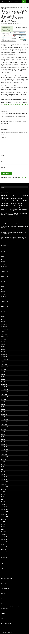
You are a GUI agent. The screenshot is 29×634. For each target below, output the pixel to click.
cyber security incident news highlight (9, 591)
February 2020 (4, 444)
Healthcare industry (5, 601)
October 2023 (4, 334)
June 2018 (3, 494)
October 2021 (4, 394)
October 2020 (4, 424)
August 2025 (3, 279)
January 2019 (4, 476)
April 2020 (3, 439)
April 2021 (3, 409)
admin (10, 23)
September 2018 (4, 486)
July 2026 (3, 251)
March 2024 (3, 321)
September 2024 (4, 306)
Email (2, 161)
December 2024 (4, 299)
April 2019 (3, 469)
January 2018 (4, 506)
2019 (2, 566)
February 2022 (4, 384)
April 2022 (3, 379)
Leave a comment (18, 23)
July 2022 (3, 371)
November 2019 (4, 451)
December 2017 (4, 509)
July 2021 (3, 401)
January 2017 (4, 536)
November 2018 (4, 481)
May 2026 (3, 256)
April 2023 (3, 349)
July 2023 (3, 341)
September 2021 (4, 396)
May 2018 (3, 496)
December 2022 (4, 359)
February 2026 (4, 264)
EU (1, 598)
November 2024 (4, 301)
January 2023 (4, 356)
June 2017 (3, 524)
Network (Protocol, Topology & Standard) (10, 606)
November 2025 (4, 271)
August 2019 (3, 459)
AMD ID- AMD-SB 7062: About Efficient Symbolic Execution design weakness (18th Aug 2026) (14, 210)
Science (2, 616)
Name (2, 155)
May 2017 (3, 526)
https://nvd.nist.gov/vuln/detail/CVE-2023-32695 (16, 104)
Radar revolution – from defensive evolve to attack (16, 229)
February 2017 (4, 534)
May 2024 (3, 316)
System (2, 618)
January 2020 (4, 446)
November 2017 (4, 511)
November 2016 (4, 541)
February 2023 (4, 354)
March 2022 (3, 381)
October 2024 (4, 304)
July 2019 (3, 461)
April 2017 (3, 529)
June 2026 (3, 254)
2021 (2, 571)
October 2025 (4, 274)
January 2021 (4, 416)
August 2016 (3, 549)
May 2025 (3, 286)
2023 (2, 573)
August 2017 (3, 519)
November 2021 (4, 391)
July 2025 (3, 281)
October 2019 (4, 454)
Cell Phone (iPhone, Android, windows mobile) (12, 7)
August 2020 (3, 429)
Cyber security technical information (11, 1)
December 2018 (4, 479)
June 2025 (3, 284)
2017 (2, 561)
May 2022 (3, 376)
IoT (1, 603)
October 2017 (4, 514)
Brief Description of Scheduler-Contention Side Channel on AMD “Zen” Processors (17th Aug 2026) (14, 214)
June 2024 (3, 314)
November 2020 (4, 421)
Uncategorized (4, 621)
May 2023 (3, 346)
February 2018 (4, 504)
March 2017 (3, 531)
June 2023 (3, 344)
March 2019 (3, 471)
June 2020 (3, 434)
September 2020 (4, 426)
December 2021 (4, 389)
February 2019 (4, 474)
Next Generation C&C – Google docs (13, 223)
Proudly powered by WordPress (6, 632)
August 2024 (3, 309)
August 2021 (3, 399)
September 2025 (4, 276)
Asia (2, 581)
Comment (3, 137)
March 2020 (3, 441)
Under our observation (6, 623)
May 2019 (3, 466)
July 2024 (3, 311)
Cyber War (3, 593)
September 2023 (4, 336)
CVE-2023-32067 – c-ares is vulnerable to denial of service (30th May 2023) (13, 121)
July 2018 (3, 491)
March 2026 (3, 261)
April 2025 (3, 289)
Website (3, 167)
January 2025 (4, 296)
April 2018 (3, 499)
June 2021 (3, 404)
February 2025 (4, 294)
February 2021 (4, 414)
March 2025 (3, 291)
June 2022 (3, 374)
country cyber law (5, 588)
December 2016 (4, 539)
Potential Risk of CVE (5, 608)
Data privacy (3, 596)
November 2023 (4, 331)
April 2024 (3, 319)
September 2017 (4, 516)
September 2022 (4, 366)
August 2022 (3, 369)
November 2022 (4, 361)
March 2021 (3, 411)
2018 (2, 563)
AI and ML (3, 576)
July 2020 (3, 431)
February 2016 (4, 551)
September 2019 (4, 456)
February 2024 (4, 324)
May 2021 (3, 406)
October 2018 (4, 484)
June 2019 (3, 464)
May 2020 (3, 436)
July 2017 (3, 521)
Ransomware (3, 613)
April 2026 (3, 259)
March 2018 (3, 501)
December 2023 (4, 329)
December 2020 (4, 419)
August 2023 (3, 339)
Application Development (6, 578)
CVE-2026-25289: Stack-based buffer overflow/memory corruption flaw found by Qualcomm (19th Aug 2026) (14, 206)
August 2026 (3, 249)
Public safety (3, 611)
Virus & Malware (4, 626)
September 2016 (4, 546)
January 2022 (4, 386)
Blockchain (3, 583)
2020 (2, 568)
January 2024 (4, 326)
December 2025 (4, 269)
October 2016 (4, 544)
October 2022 (4, 364)
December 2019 (4, 449)
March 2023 (3, 351)
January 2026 (4, 266)
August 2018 (3, 489)
